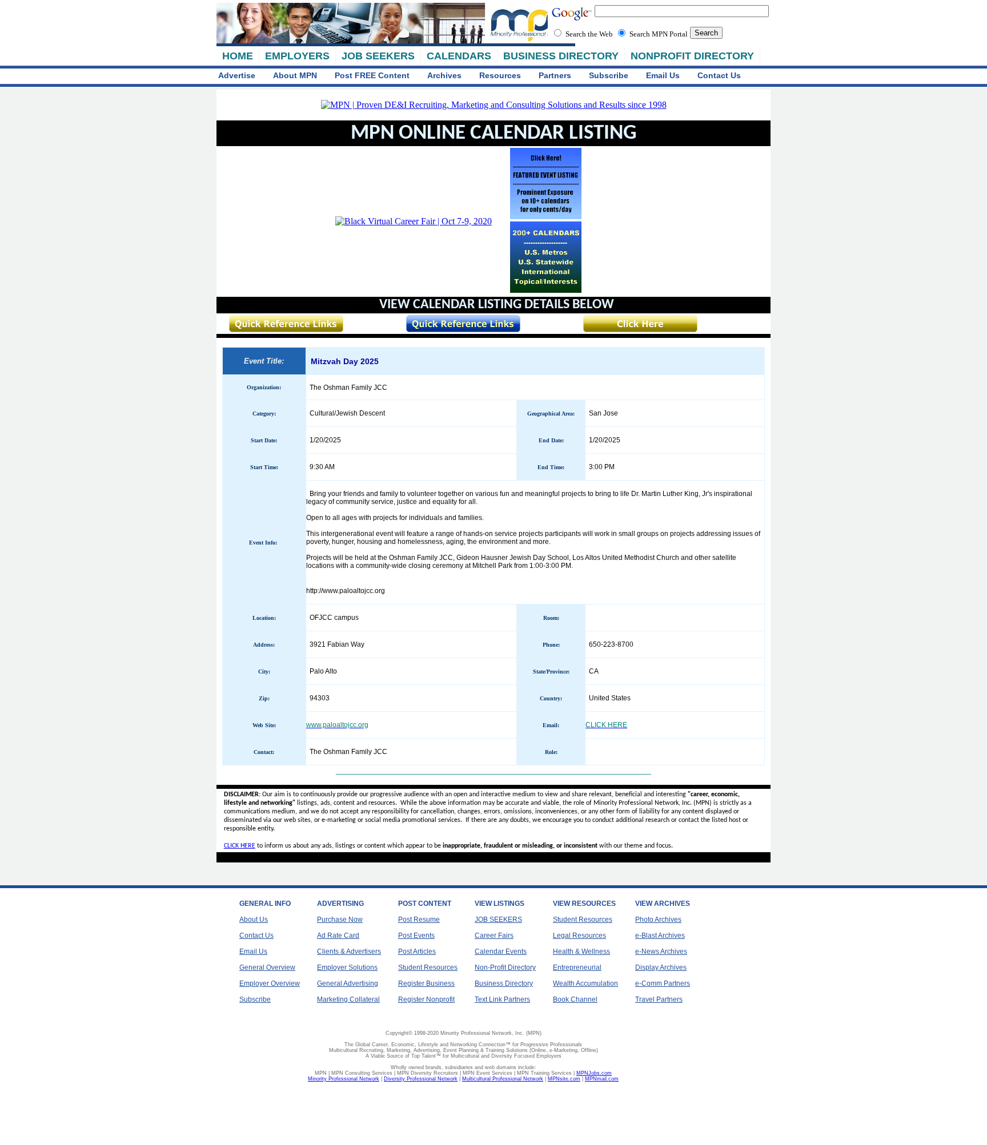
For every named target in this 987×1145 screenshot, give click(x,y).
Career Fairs (494, 936)
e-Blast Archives (660, 936)
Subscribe (608, 75)
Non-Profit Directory (505, 967)
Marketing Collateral (348, 999)
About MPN (295, 75)
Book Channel (575, 999)
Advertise (236, 75)
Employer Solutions (347, 967)
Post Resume (419, 920)
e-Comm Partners (662, 983)
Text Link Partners (502, 999)
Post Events (416, 936)
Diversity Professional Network (421, 1079)
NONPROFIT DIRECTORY (692, 56)
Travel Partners (659, 999)
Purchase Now (340, 920)
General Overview (267, 967)
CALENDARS (459, 56)
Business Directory (504, 983)
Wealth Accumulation (585, 983)
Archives (444, 75)
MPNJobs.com (594, 1073)
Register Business (426, 983)
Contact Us (719, 75)
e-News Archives (661, 951)
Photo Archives (658, 920)
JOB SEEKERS (378, 56)
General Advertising (347, 983)
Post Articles (417, 951)
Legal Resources (579, 936)
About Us (253, 920)
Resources (500, 75)
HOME (237, 56)
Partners (555, 75)
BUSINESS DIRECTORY (561, 56)
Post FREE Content (372, 75)
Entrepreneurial (577, 967)
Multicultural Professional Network (502, 1079)
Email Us (663, 75)
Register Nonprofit (426, 999)
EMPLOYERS (297, 56)
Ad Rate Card (338, 936)
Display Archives (661, 967)
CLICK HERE (239, 845)
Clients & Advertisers (349, 951)
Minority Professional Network (343, 1079)
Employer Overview (269, 983)
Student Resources (428, 967)
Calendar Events (501, 951)
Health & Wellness (581, 951)
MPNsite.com (564, 1079)
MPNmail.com (602, 1079)
